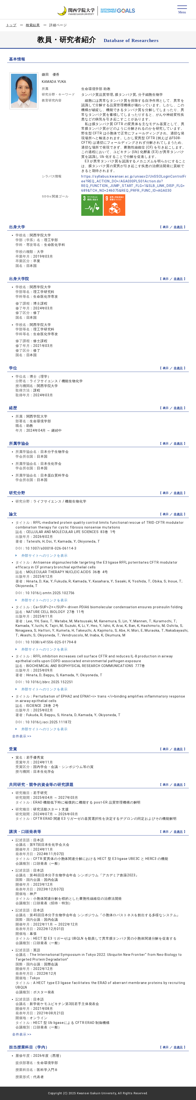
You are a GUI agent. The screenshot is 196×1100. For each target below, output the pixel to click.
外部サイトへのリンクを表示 (44, 555)
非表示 (178, 227)
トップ (11, 25)
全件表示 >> (22, 736)
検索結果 (33, 25)
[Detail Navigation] (182, 10)
